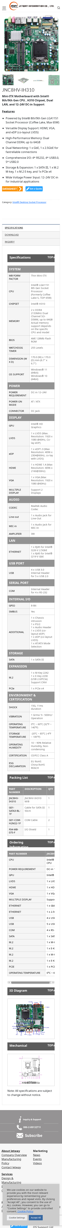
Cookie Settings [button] (17, 1217)
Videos (37, 1163)
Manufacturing (11, 1159)
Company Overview (14, 1155)
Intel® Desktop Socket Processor (29, 202)
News (36, 1155)
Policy (5, 1163)
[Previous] (7, 40)
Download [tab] (12, 234)
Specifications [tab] (14, 227)
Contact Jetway (11, 1167)
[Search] (58, 7)
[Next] (54, 40)
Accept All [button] (36, 1217)
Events (37, 1159)
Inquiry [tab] (10, 241)
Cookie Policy (25, 1211)
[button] (4, 7)
